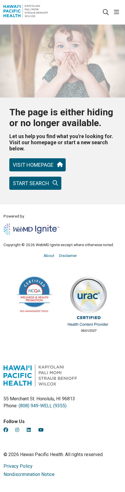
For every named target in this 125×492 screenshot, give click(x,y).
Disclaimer (68, 255)
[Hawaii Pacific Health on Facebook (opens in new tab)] (5, 430)
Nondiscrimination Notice (29, 474)
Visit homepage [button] (33, 165)
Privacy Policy (18, 466)
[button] (118, 12)
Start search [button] (31, 183)
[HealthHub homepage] (40, 12)
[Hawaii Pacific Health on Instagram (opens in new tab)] (17, 430)
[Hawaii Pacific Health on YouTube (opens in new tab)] (41, 430)
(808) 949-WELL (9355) (43, 405)
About (49, 255)
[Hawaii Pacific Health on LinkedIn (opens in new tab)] (29, 430)
